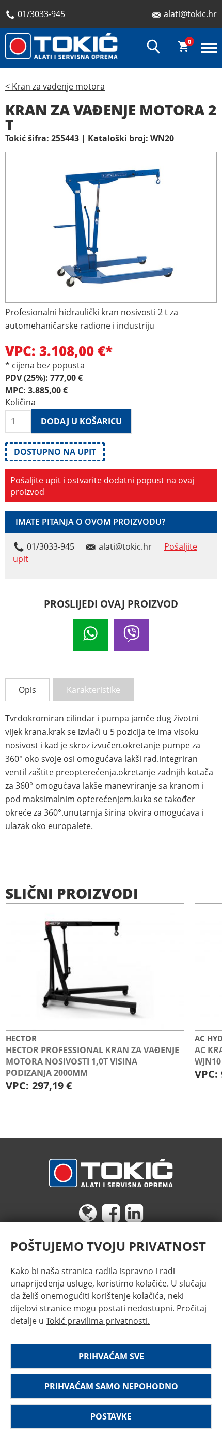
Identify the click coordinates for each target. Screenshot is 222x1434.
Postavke (111, 1416)
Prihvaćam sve (111, 1356)
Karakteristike (93, 690)
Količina (18, 402)
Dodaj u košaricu (81, 421)
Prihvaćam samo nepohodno (111, 1386)
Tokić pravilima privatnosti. (98, 1320)
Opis (27, 690)
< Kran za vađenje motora (55, 86)
